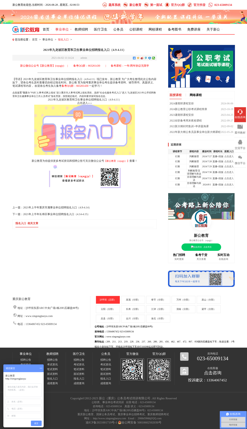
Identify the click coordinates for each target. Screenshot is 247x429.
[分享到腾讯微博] (146, 58)
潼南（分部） (183, 309)
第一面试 (156, 5)
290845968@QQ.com (149, 418)
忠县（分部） (108, 318)
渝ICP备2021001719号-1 (101, 422)
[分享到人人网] (149, 58)
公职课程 (136, 29)
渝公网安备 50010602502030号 (141, 422)
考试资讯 (52, 364)
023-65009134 (223, 5)
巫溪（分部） (133, 299)
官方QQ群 (178, 5)
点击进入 (229, 156)
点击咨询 (212, 372)
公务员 (118, 29)
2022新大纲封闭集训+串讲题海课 (189, 126)
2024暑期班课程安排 (182, 103)
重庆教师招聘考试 (158, 414)
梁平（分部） (209, 309)
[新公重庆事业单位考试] (201, 279)
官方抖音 (200, 5)
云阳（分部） (108, 309)
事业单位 (62, 29)
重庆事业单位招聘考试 (131, 414)
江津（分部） (158, 309)
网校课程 (155, 29)
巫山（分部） (209, 299)
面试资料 (52, 373)
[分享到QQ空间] (138, 58)
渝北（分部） (158, 318)
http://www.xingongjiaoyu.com (109, 418)
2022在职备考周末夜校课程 (186, 120)
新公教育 (135, 5)
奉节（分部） (158, 299)
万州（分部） (183, 299)
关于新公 (213, 29)
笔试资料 (52, 369)
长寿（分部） (133, 309)
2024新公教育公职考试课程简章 (188, 109)
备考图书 (174, 29)
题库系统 (115, 5)
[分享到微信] (153, 58)
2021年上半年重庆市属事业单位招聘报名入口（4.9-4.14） (57, 207)
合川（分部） (133, 318)
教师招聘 (81, 29)
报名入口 (63, 39)
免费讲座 (194, 29)
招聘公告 (25, 359)
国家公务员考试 (105, 414)
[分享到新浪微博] (142, 58)
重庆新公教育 (85, 414)
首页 (46, 29)
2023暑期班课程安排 (182, 114)
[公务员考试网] (25, 29)
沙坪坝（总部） (108, 299)
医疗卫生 (100, 29)
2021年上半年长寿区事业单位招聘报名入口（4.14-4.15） (56, 214)
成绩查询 (52, 383)
